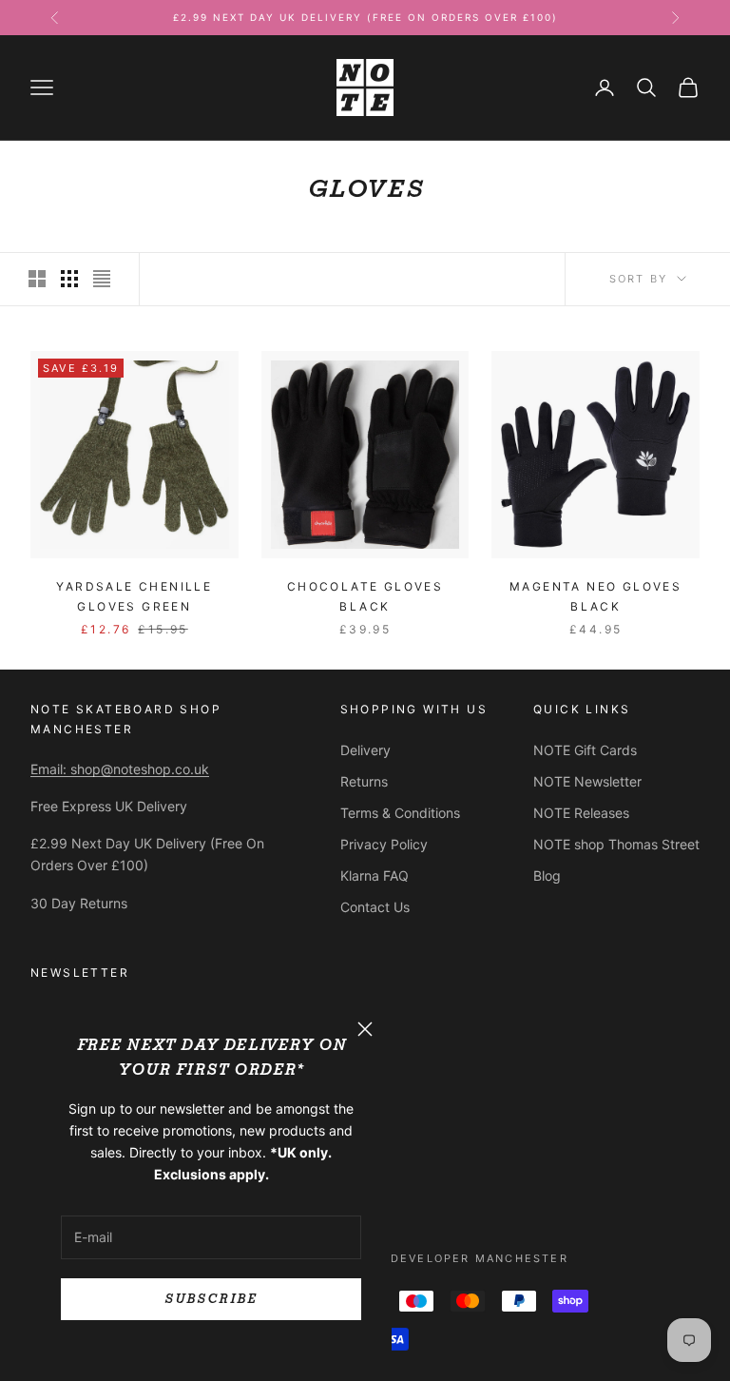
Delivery (365, 750)
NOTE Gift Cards (585, 750)
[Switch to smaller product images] (69, 278)
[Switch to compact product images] (101, 278)
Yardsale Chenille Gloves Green (134, 596)
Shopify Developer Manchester (447, 1258)
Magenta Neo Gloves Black (595, 596)
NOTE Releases (581, 813)
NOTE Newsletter (587, 781)
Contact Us (375, 907)
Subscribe (210, 1299)
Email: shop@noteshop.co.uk (119, 769)
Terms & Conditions (400, 813)
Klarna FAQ (374, 875)
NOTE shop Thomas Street (616, 844)
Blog (547, 875)
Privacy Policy (384, 844)
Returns (364, 781)
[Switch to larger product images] (37, 278)
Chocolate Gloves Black (365, 596)
